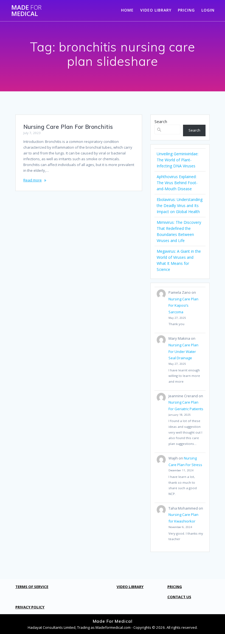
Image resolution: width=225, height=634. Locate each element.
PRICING (186, 10)
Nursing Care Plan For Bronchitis (68, 126)
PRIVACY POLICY (29, 607)
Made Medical (26, 10)
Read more (32, 180)
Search (160, 121)
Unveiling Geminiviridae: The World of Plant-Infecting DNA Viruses (177, 159)
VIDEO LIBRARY (155, 10)
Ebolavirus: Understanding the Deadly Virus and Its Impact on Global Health (180, 205)
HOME (127, 10)
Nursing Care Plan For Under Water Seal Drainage (183, 351)
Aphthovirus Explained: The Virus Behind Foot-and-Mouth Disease (177, 182)
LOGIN (208, 10)
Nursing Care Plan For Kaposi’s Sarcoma (183, 305)
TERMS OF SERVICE (31, 586)
